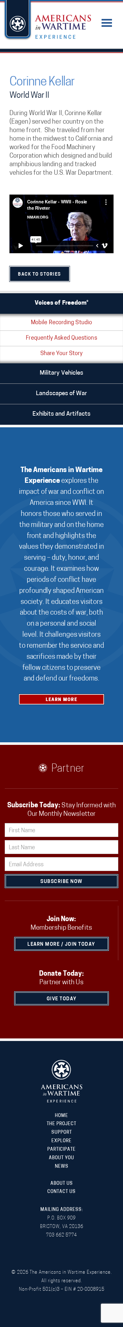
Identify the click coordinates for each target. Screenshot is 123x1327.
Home (61, 1116)
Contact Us (61, 1192)
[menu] (107, 18)
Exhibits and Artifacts (61, 414)
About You (61, 1158)
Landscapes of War (61, 394)
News (61, 1166)
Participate (61, 1149)
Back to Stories (39, 274)
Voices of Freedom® (62, 303)
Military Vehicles (62, 373)
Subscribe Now (61, 882)
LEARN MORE (61, 700)
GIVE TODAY (62, 999)
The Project (61, 1124)
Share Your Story (61, 354)
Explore (61, 1141)
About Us (61, 1183)
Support (61, 1132)
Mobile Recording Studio (61, 323)
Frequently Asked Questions (61, 338)
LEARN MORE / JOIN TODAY (61, 944)
